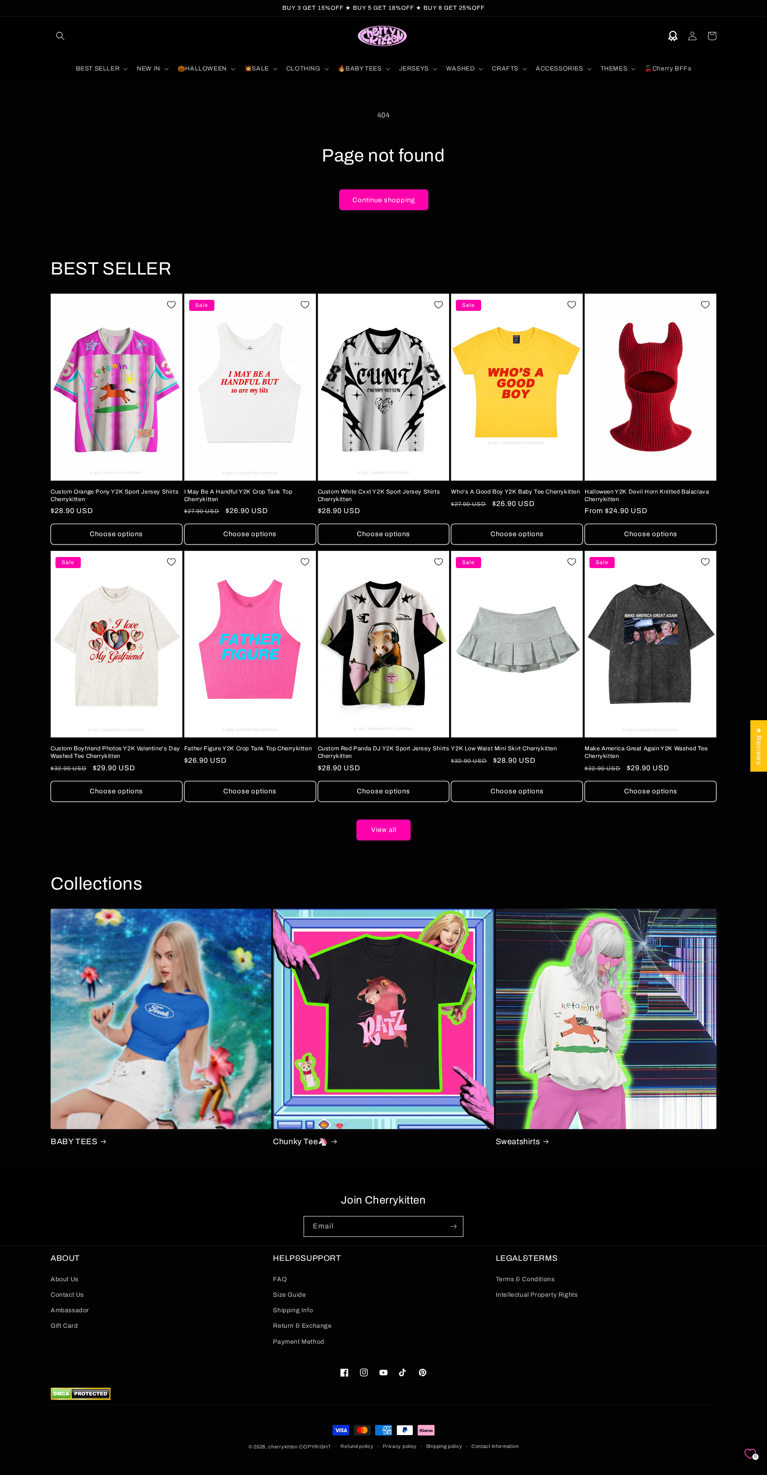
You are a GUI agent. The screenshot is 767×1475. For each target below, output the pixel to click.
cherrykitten (282, 1446)
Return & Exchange (302, 1325)
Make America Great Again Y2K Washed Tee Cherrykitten (646, 752)
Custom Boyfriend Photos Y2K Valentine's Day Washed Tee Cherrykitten (115, 752)
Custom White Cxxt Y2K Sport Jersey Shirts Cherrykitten (379, 495)
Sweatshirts (518, 1141)
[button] (60, 36)
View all (383, 829)
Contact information (494, 1446)
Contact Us (67, 1294)
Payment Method (298, 1341)
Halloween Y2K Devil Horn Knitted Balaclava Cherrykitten (647, 495)
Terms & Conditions (525, 1279)
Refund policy (356, 1446)
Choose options (116, 533)
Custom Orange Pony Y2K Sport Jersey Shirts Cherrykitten (114, 495)
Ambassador (70, 1310)
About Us (65, 1279)
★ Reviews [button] (759, 746)
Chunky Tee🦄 (300, 1141)
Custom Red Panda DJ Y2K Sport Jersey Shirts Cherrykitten (384, 752)
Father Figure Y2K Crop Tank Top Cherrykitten (248, 748)
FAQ (280, 1279)
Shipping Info (293, 1310)
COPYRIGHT (315, 1446)
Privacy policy (400, 1446)
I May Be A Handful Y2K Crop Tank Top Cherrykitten (238, 495)
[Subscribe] (453, 1226)
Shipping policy (444, 1446)
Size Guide (289, 1294)
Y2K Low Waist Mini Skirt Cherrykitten (504, 748)
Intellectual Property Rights (537, 1294)
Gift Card (64, 1325)
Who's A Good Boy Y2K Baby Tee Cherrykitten (515, 492)
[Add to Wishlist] (171, 304)
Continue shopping (383, 200)
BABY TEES (74, 1141)
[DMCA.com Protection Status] (81, 1397)
